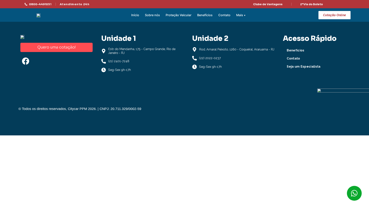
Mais (239, 15)
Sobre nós (152, 15)
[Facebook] (25, 61)
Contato (224, 15)
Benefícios (205, 15)
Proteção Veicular (178, 15)
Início (135, 15)
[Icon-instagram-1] (40, 61)
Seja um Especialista (303, 66)
